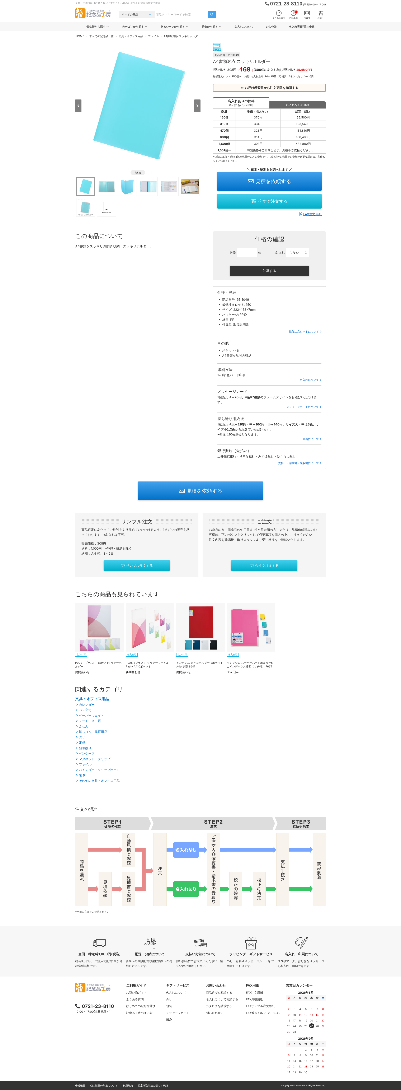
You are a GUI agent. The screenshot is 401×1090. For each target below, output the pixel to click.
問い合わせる (214, 1013)
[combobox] (181, 14)
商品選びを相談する (219, 992)
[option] (137, 105)
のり (82, 737)
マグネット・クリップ (94, 759)
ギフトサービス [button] (177, 985)
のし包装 (271, 26)
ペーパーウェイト (91, 715)
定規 (82, 743)
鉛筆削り (85, 748)
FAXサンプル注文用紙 (260, 1006)
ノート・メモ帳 (90, 721)
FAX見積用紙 (254, 999)
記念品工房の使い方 (139, 1013)
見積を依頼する (273, 181)
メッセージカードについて (302, 407)
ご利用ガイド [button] (136, 985)
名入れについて (244, 26)
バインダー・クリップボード (99, 770)
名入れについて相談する (222, 999)
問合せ (307, 17)
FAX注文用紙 (312, 214)
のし (169, 999)
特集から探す (210, 26)
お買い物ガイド (136, 992)
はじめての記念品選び (140, 1006)
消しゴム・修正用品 (93, 732)
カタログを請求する (219, 1006)
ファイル (85, 764)
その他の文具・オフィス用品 (99, 781)
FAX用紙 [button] (252, 985)
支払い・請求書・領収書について (298, 463)
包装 (169, 1006)
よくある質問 (279, 17)
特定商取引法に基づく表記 (153, 1085)
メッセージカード (177, 1013)
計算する (269, 271)
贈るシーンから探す (173, 26)
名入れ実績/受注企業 (302, 26)
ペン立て (85, 710)
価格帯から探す (95, 26)
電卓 (82, 775)
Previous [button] (78, 105)
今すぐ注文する (273, 201)
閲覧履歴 (293, 15)
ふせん (83, 726)
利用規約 (128, 1085)
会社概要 (80, 1085)
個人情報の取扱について (104, 1085)
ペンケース (87, 753)
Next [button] (197, 105)
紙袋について (311, 439)
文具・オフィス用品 (92, 699)
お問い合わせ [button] (216, 985)
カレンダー (87, 705)
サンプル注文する (139, 565)
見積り (320, 17)
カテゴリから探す (133, 26)
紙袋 (169, 1019)
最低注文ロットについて (304, 331)
